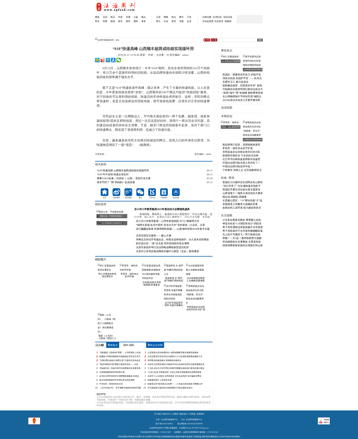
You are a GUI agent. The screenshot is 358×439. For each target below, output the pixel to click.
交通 (128, 17)
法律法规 (206, 17)
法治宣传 (218, 21)
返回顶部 (176, 192)
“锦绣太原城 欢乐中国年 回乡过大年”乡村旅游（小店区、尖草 (170, 225)
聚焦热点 (113, 345)
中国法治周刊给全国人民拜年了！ (241, 162)
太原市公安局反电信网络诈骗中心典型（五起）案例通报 (167, 251)
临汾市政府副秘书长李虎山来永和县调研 (117, 380)
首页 (112, 40)
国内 (128, 21)
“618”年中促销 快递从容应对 (113, 174)
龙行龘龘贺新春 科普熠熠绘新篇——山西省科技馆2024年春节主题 (173, 228)
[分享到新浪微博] (102, 60)
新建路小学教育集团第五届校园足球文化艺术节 (119, 356)
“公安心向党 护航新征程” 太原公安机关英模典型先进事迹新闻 (174, 372)
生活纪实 (217, 17)
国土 (158, 21)
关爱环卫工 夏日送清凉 (235, 81)
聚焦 (97, 17)
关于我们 (157, 414)
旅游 (112, 21)
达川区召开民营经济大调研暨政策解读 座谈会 (119, 376)
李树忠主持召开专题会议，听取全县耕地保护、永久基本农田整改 (172, 239)
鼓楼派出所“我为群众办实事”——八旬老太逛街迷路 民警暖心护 (175, 384)
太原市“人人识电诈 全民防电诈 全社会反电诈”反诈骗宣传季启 (174, 376)
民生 (97, 21)
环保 (120, 17)
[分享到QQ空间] (97, 60)
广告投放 (192, 414)
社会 (166, 21)
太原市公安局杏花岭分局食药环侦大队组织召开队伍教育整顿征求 (176, 364)
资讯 (173, 21)
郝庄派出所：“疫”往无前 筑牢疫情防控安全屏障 (162, 243)
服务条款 (183, 414)
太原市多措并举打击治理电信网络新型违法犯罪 (162, 247)
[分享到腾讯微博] (108, 60)
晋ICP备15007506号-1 (164, 424)
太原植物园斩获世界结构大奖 (112, 372)
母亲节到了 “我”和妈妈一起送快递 (116, 182)
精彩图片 (100, 259)
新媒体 (228, 21)
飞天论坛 (152, 192)
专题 (181, 21)
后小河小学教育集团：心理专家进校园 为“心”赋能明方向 (167, 221)
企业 (189, 21)
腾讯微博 (128, 192)
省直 (143, 21)
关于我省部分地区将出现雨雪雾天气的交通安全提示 (170, 388)
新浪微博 (116, 192)
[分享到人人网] (113, 60)
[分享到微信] (118, 60)
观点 (143, 17)
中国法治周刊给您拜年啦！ (237, 166)
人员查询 (174, 414)
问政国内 (164, 192)
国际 (136, 21)
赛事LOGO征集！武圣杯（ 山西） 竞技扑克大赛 (123, 178)
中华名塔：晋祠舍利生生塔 (111, 384)
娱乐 (120, 21)
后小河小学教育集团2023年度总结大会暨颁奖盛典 (162, 209)
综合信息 (227, 17)
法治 (105, 17)
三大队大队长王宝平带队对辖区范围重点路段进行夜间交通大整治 (176, 368)
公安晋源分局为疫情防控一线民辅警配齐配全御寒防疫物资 (173, 353)
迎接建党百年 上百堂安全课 (160, 380)
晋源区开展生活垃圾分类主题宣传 (241, 189)
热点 (112, 17)
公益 (136, 17)
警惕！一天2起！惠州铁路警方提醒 (242, 238)
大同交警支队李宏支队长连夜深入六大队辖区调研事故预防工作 (175, 356)
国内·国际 (128, 345)
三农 (189, 17)
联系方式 (166, 414)
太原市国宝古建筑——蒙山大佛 (153, 235)
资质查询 (200, 414)
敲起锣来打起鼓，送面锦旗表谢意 (241, 144)
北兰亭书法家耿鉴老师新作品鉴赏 (241, 159)
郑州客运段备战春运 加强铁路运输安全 (164, 360)
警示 (181, 17)
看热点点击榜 (155, 345)
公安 (158, 17)
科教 (105, 21)
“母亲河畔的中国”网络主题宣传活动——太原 (118, 364)
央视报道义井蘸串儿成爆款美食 (240, 204)
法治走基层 (208, 21)
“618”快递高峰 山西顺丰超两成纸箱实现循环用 (123, 170)
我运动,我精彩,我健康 (234, 196)
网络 (166, 17)
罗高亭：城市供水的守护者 (237, 148)
